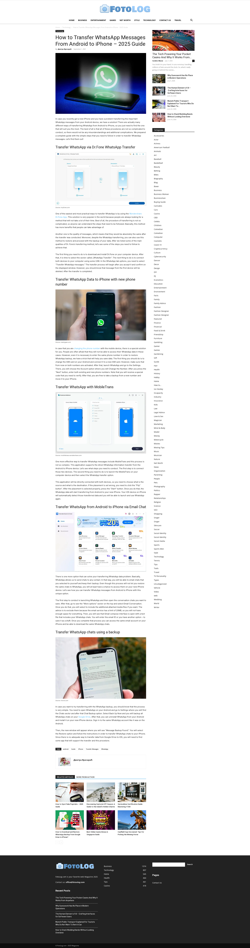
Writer (156, 607)
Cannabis (158, 206)
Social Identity (160, 533)
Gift (155, 358)
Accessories (159, 135)
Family (157, 299)
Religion (157, 502)
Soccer (157, 529)
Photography (159, 486)
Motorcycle (158, 439)
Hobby (157, 377)
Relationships (160, 498)
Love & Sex (158, 416)
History (157, 373)
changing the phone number (87, 348)
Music (156, 451)
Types (156, 580)
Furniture (158, 338)
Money (157, 436)
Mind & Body (159, 428)
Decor (156, 264)
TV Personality (160, 576)
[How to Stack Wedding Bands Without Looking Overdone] (158, 117)
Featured (158, 319)
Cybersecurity (160, 256)
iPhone (80, 749)
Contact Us (165, 20)
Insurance (158, 400)
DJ (155, 276)
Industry (157, 397)
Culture (157, 252)
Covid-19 (157, 245)
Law (155, 408)
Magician (158, 420)
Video (156, 591)
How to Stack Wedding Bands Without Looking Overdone (74, 931)
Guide (73, 749)
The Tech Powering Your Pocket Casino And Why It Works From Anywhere (76, 899)
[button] (191, 20)
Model (156, 432)
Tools (156, 568)
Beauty (157, 167)
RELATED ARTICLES (65, 777)
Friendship (158, 334)
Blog (156, 182)
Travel (177, 20)
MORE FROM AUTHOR (85, 777)
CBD (156, 217)
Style (137, 20)
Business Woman (161, 194)
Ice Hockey (158, 389)
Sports (157, 545)
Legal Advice (159, 412)
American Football (162, 147)
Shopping (158, 514)
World (156, 603)
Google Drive (84, 717)
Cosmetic (158, 241)
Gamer (157, 346)
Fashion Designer (161, 311)
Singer (157, 517)
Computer (158, 237)
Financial (158, 326)
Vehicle (157, 588)
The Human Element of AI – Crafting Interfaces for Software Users (179, 90)
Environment (159, 291)
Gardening (158, 354)
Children (157, 225)
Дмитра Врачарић (64, 49)
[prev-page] (57, 842)
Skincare (157, 525)
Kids (156, 404)
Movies (157, 443)
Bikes (156, 174)
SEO (155, 510)
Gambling (158, 342)
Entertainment (98, 20)
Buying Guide (160, 202)
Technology (149, 20)
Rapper (157, 494)
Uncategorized (160, 584)
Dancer (157, 260)
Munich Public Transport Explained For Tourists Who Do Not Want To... (180, 103)
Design (157, 268)
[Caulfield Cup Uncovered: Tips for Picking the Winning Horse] (132, 820)
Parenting (158, 475)
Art (155, 155)
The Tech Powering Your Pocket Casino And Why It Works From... (172, 55)
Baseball (157, 159)
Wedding (158, 599)
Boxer (156, 186)
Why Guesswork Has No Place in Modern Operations (72, 907)
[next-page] (61, 842)
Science (157, 506)
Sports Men (159, 549)
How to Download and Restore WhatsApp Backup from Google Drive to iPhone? (67, 834)
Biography (158, 178)
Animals (157, 151)
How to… (157, 385)
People (157, 478)
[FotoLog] (125, 9)
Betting (157, 171)
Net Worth (125, 20)
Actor (156, 139)
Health (157, 369)
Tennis (157, 560)
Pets (156, 482)
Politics (157, 490)
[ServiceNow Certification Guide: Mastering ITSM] (132, 792)
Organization (159, 471)
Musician (158, 455)
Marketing (158, 424)
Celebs (157, 221)
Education (158, 284)
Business (82, 20)
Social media (159, 541)
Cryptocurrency (160, 248)
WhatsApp (104, 749)
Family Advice (160, 303)
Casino (157, 213)
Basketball (158, 163)
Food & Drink (159, 330)
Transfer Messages (92, 749)
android (65, 749)
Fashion (157, 307)
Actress (157, 143)
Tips (156, 564)
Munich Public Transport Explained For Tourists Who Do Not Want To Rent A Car (75, 923)
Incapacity (158, 393)
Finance (157, 323)
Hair (156, 365)
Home (71, 20)
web (156, 595)
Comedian (158, 229)
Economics (158, 280)
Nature (157, 459)
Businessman (160, 198)
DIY (155, 272)
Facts (156, 295)
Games (113, 20)
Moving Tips (159, 447)
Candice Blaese (157, 61)
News (156, 467)
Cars (156, 210)
